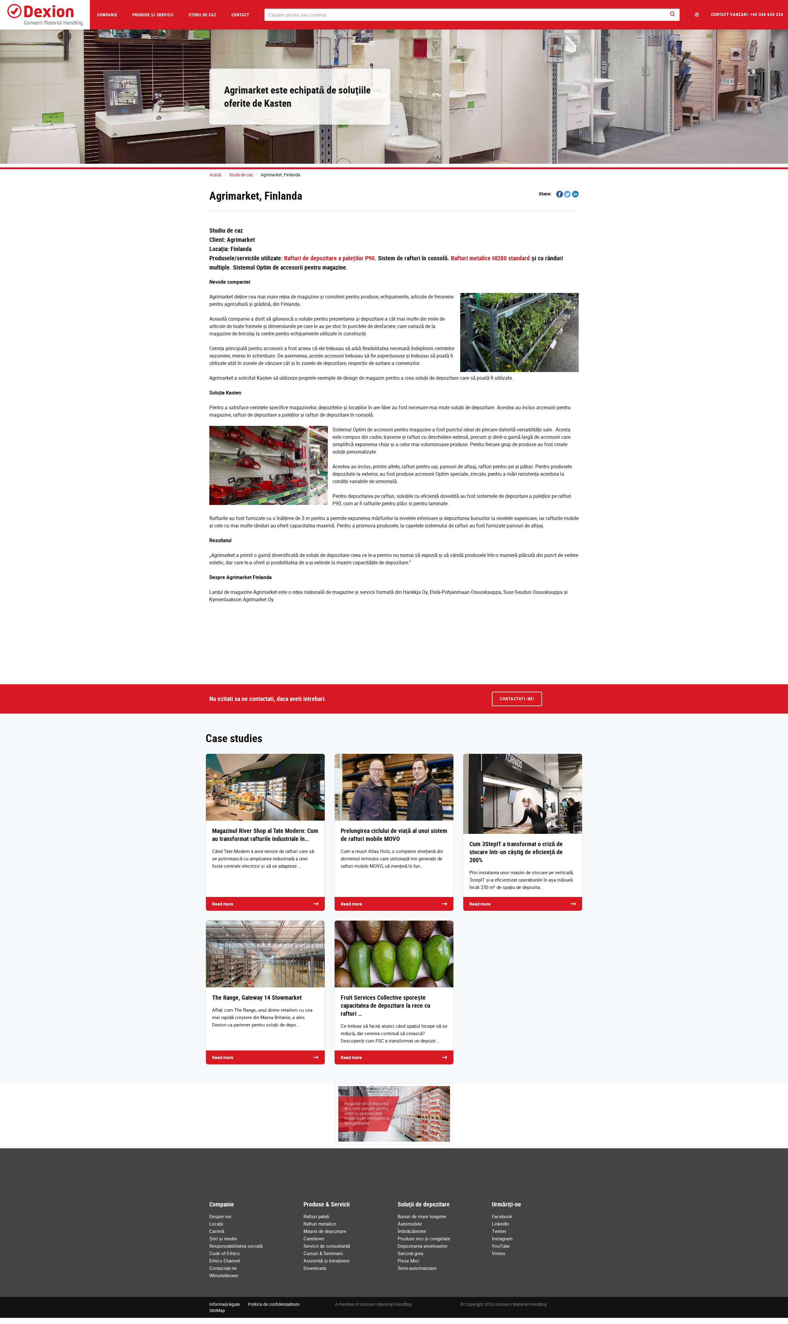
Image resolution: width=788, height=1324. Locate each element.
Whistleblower (224, 1275)
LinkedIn (500, 1224)
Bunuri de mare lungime (422, 1216)
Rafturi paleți (316, 1216)
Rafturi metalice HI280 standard (490, 258)
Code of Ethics (224, 1253)
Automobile (410, 1224)
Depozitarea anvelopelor (423, 1246)
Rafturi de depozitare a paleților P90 (329, 258)
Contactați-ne (223, 1268)
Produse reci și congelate (424, 1238)
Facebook (502, 1216)
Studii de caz (202, 15)
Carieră (216, 1231)
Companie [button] (107, 15)
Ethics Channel (224, 1261)
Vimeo (498, 1253)
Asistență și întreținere (327, 1261)
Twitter (499, 1231)
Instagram (502, 1238)
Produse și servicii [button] (153, 15)
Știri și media (223, 1238)
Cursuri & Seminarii (323, 1253)
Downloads (315, 1268)
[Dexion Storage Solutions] (44, 15)
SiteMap (217, 1310)
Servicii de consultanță (327, 1246)
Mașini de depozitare (325, 1231)
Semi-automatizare (417, 1268)
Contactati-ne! (517, 699)
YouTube (501, 1246)
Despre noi (220, 1216)
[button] (696, 15)
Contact (240, 15)
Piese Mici (408, 1261)
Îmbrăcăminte (412, 1231)
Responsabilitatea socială (236, 1246)
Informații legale (224, 1304)
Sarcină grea (410, 1253)
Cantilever (314, 1238)
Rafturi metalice (320, 1224)
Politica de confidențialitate (274, 1304)
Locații (216, 1224)
